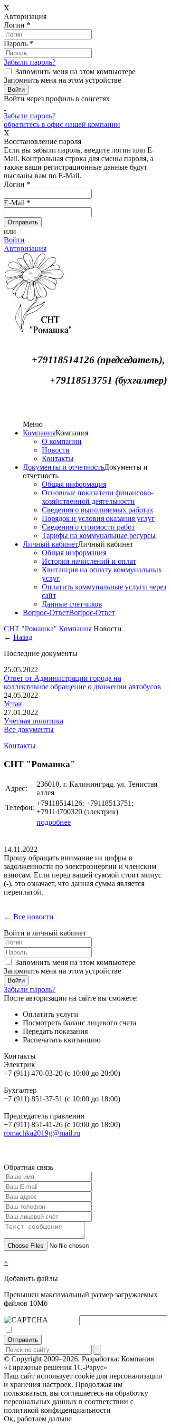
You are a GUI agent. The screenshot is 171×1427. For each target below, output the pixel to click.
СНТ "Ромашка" (31, 629)
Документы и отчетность (63, 467)
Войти (14, 240)
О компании (62, 441)
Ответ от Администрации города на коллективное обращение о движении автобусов (82, 682)
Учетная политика (33, 721)
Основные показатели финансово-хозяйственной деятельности (97, 497)
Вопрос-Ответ (46, 612)
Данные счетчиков (72, 604)
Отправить (23, 1339)
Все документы (29, 729)
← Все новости (29, 917)
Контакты (58, 458)
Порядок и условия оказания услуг (98, 518)
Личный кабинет (50, 544)
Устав (13, 704)
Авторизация (25, 248)
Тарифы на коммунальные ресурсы (99, 535)
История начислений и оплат (89, 561)
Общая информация (74, 484)
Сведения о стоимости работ (88, 527)
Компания (39, 433)
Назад (22, 637)
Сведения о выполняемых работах (97, 510)
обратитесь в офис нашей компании (62, 124)
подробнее (54, 822)
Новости (56, 450)
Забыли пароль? (30, 62)
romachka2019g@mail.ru (42, 1133)
